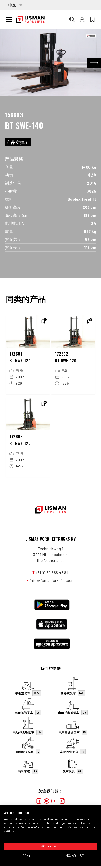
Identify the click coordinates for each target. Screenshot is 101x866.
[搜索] (72, 19)
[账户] (82, 19)
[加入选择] (43, 321)
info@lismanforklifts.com (52, 580)
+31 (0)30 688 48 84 (52, 572)
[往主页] (30, 19)
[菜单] (9, 19)
